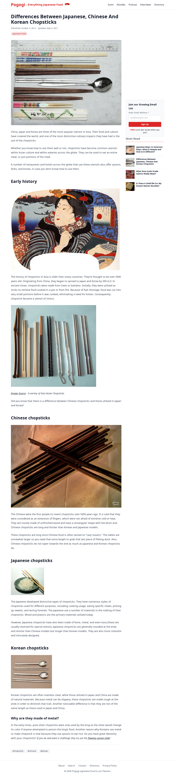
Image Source (18, 393)
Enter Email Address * (139, 112)
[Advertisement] (145, 55)
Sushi (110, 4)
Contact (82, 765)
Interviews (145, 4)
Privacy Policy (110, 765)
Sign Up (145, 124)
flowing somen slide (99, 738)
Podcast (133, 4)
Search (71, 765)
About (61, 765)
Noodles (121, 4)
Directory (159, 4)
